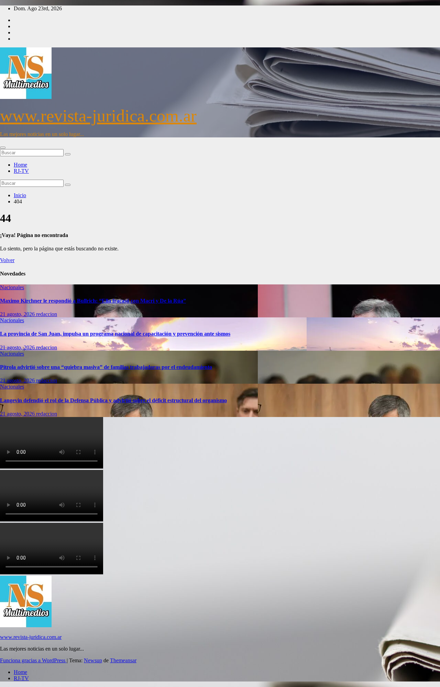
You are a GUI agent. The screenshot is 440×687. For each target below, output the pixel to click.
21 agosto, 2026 (18, 314)
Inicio (20, 195)
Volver (7, 260)
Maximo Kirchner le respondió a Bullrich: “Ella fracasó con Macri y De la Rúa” (93, 301)
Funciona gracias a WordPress (33, 660)
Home (20, 165)
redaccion (46, 314)
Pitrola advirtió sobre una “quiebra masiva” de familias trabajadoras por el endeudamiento (106, 367)
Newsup (93, 660)
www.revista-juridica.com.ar (98, 115)
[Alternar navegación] (3, 148)
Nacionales (12, 287)
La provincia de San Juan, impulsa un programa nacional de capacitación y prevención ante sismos (115, 334)
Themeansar (123, 660)
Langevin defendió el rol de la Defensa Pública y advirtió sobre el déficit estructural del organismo (113, 400)
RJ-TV (21, 171)
